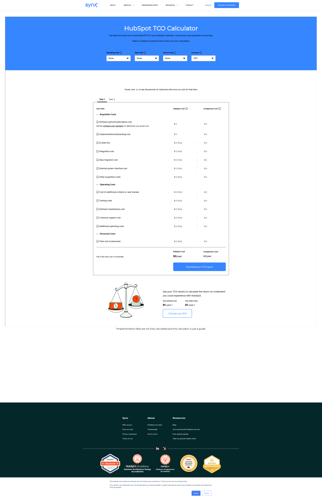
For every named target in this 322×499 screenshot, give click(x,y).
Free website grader (181, 434)
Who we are (127, 425)
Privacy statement (129, 434)
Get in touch (152, 434)
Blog (174, 425)
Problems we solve (154, 425)
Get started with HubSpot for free (186, 429)
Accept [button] (196, 493)
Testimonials (152, 429)
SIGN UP (208, 5)
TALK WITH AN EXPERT (227, 5)
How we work (127, 429)
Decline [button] (206, 493)
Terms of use (127, 438)
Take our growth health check (184, 438)
